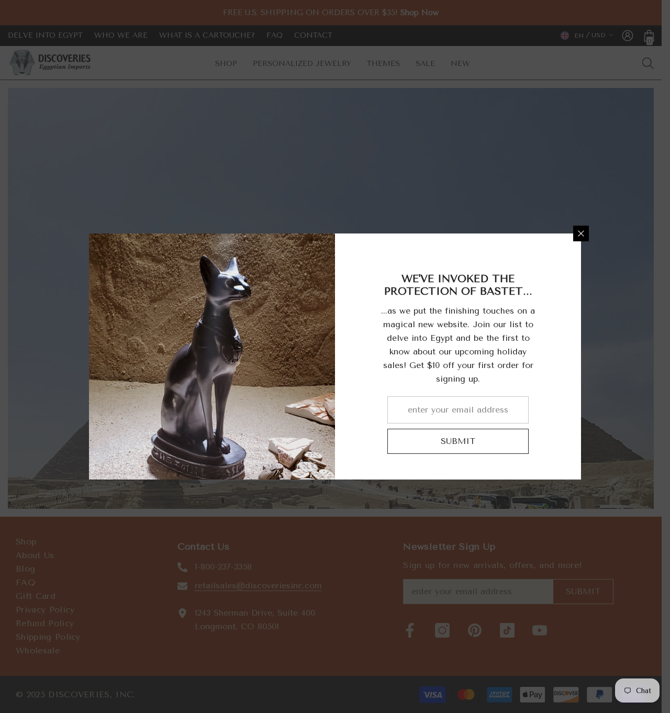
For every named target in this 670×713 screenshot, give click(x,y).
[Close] (581, 233)
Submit (458, 441)
